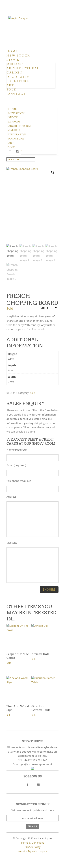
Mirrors (15, 64)
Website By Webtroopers (32, 851)
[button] (52, 172)
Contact (16, 94)
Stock (13, 60)
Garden (14, 73)
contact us (21, 410)
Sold (11, 90)
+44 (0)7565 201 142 (35, 760)
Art (10, 85)
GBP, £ (44, 308)
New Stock (18, 56)
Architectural (22, 68)
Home (12, 51)
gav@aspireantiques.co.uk (37, 764)
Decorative (19, 77)
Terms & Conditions (32, 842)
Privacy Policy (32, 847)
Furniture (17, 81)
